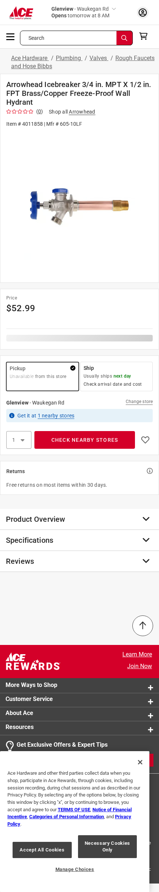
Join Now (139, 666)
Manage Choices (74, 869)
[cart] (145, 36)
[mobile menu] (10, 36)
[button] (79, 204)
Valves (98, 58)
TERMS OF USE (74, 809)
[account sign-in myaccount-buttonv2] (143, 12)
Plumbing (69, 58)
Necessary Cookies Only (107, 846)
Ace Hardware (30, 58)
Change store (139, 401)
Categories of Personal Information (66, 816)
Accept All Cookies (42, 850)
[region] (74, 821)
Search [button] (36, 38)
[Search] (124, 38)
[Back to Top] (142, 625)
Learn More (137, 654)
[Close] (140, 762)
